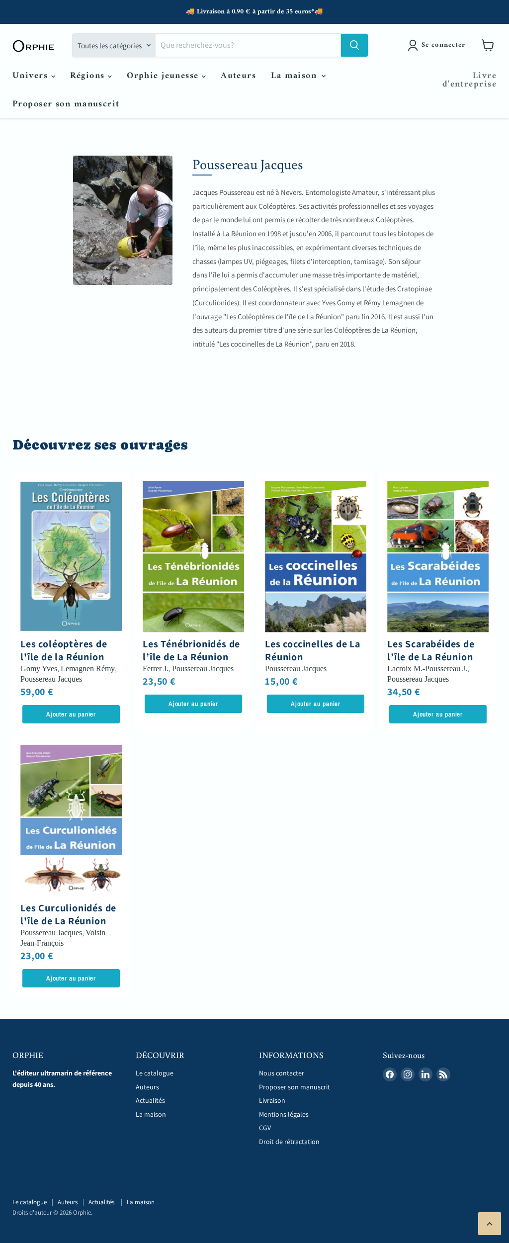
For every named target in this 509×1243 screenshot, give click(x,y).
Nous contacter (281, 1072)
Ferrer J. (156, 668)
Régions (89, 76)
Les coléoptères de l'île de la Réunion (63, 650)
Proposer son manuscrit (66, 104)
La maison (295, 76)
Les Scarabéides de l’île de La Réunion (430, 650)
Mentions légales (284, 1114)
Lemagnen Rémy (88, 668)
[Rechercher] (354, 45)
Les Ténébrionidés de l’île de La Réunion (191, 650)
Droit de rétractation (289, 1141)
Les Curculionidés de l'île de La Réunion (68, 914)
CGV (265, 1127)
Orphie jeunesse (164, 76)
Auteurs (238, 76)
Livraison (272, 1100)
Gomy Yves (38, 668)
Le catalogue (154, 1072)
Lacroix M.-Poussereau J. (427, 668)
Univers (31, 76)
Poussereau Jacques (51, 679)
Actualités (151, 1100)
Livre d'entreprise (469, 80)
